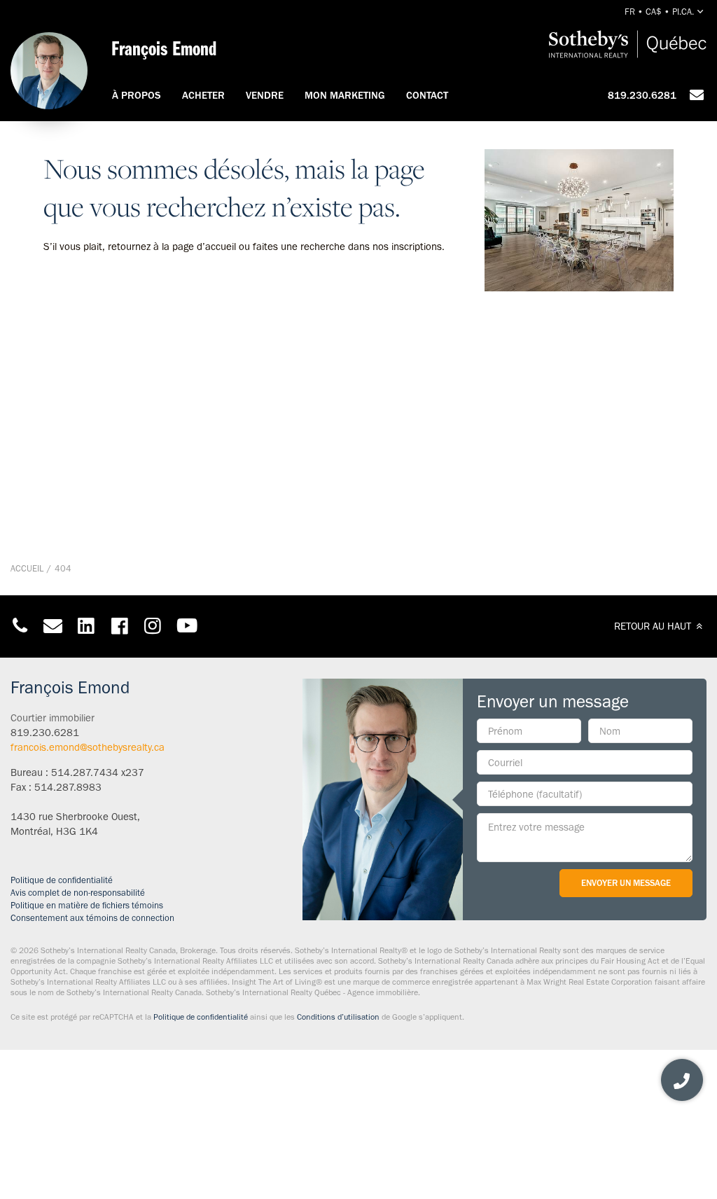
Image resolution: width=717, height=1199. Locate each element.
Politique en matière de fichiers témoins (87, 905)
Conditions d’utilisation (338, 1017)
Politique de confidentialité (62, 880)
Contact (427, 95)
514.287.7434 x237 (97, 772)
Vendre (265, 95)
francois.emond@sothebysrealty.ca (88, 747)
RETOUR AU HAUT (654, 626)
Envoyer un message (626, 883)
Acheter (203, 95)
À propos (136, 95)
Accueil (27, 568)
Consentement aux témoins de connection (92, 918)
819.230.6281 (642, 95)
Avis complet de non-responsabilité (78, 892)
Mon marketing (345, 95)
